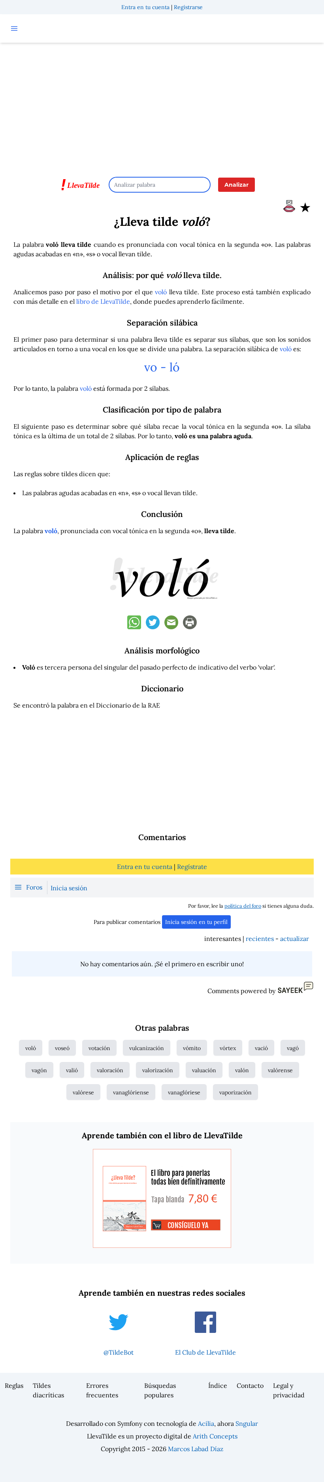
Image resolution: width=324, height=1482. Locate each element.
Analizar (236, 184)
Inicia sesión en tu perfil (196, 922)
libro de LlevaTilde (103, 301)
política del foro (242, 906)
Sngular (246, 1423)
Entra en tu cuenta (145, 7)
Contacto (250, 1385)
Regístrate (192, 867)
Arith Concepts (215, 1436)
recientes (260, 939)
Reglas (14, 1385)
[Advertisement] (162, 106)
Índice (217, 1385)
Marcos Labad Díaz (195, 1449)
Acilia (206, 1423)
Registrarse (188, 7)
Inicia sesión (69, 888)
